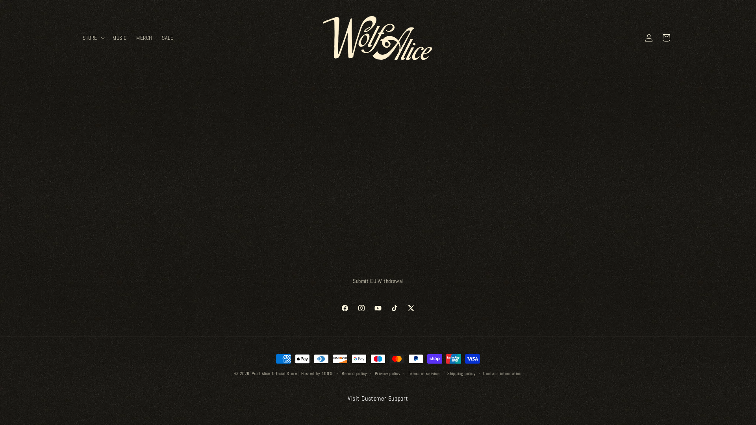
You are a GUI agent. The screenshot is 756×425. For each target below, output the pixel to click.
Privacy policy (387, 373)
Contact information (502, 373)
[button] (93, 38)
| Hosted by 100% (315, 373)
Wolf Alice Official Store (274, 373)
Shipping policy (461, 373)
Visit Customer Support (378, 398)
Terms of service (423, 373)
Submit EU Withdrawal (378, 281)
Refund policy (354, 373)
